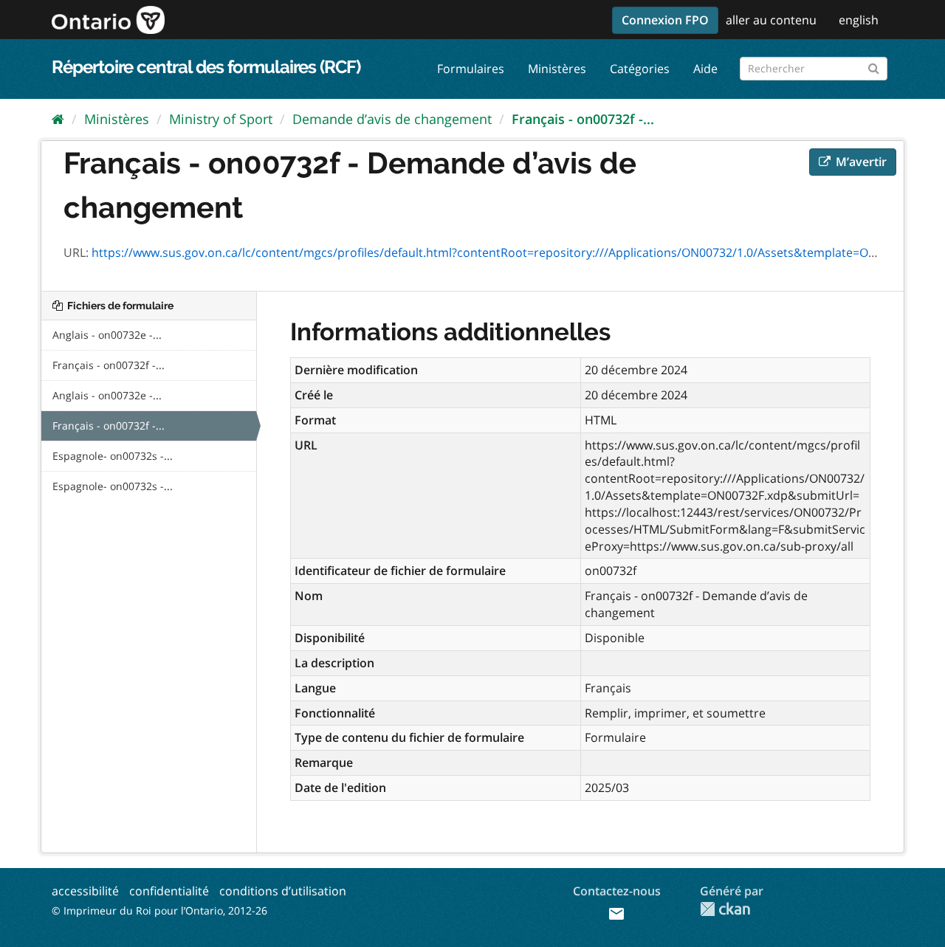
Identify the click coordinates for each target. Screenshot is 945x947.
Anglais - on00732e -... (107, 335)
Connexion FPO (665, 20)
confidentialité (169, 891)
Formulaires (470, 69)
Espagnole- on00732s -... (112, 456)
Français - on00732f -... (583, 119)
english (859, 20)
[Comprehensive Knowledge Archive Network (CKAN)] (725, 909)
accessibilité (85, 891)
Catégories (640, 69)
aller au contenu (771, 20)
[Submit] (873, 66)
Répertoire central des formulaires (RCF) (206, 67)
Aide (705, 69)
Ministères (557, 69)
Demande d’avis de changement (392, 119)
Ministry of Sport (220, 119)
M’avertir (860, 162)
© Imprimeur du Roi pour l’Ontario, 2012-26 (159, 910)
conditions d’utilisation (282, 891)
